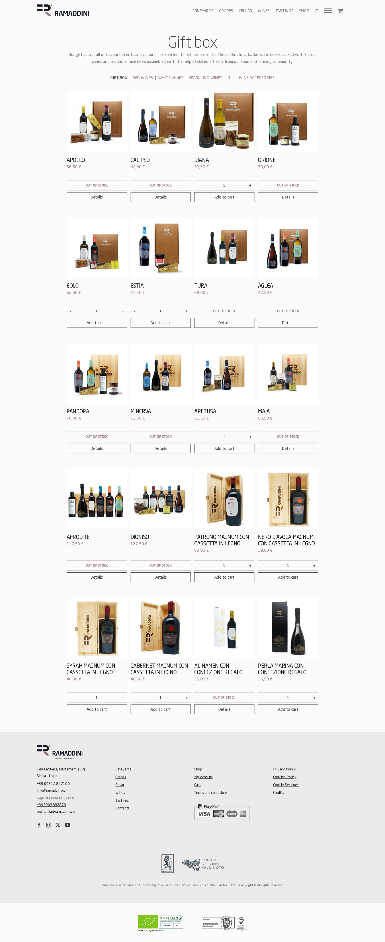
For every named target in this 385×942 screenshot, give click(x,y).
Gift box (118, 77)
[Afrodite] (97, 499)
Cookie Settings (286, 784)
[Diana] (224, 122)
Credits (278, 792)
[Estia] (161, 248)
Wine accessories (257, 77)
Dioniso (140, 537)
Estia (137, 285)
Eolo (73, 285)
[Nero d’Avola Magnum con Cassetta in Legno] (288, 499)
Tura (200, 285)
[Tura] (224, 248)
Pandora (78, 411)
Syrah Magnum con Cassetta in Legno (91, 668)
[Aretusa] (224, 374)
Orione (266, 160)
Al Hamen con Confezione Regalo (218, 668)
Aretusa (205, 411)
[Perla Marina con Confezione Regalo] (288, 628)
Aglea (265, 285)
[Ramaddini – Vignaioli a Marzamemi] (59, 747)
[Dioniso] (161, 499)
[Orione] (288, 122)
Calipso (140, 160)
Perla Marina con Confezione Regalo (282, 668)
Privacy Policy (284, 769)
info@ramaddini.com (53, 790)
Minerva (141, 411)
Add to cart (224, 197)
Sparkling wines (206, 77)
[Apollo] (97, 122)
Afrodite (78, 537)
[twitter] (57, 825)
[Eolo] (97, 248)
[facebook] (39, 825)
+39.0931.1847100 (53, 783)
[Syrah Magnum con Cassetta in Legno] (97, 628)
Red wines (143, 77)
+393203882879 (51, 805)
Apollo (76, 160)
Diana (201, 160)
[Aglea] (288, 248)
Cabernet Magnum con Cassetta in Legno (159, 668)
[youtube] (67, 825)
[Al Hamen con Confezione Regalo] (224, 628)
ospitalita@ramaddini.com (57, 811)
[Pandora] (97, 374)
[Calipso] (161, 122)
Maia (264, 411)
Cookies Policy (285, 777)
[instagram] (48, 825)
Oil (230, 77)
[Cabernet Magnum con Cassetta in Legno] (161, 628)
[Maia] (288, 374)
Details (97, 197)
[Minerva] (161, 374)
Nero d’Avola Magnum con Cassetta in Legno (286, 540)
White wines (171, 77)
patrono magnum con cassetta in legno (221, 540)
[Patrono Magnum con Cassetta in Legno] (224, 499)
